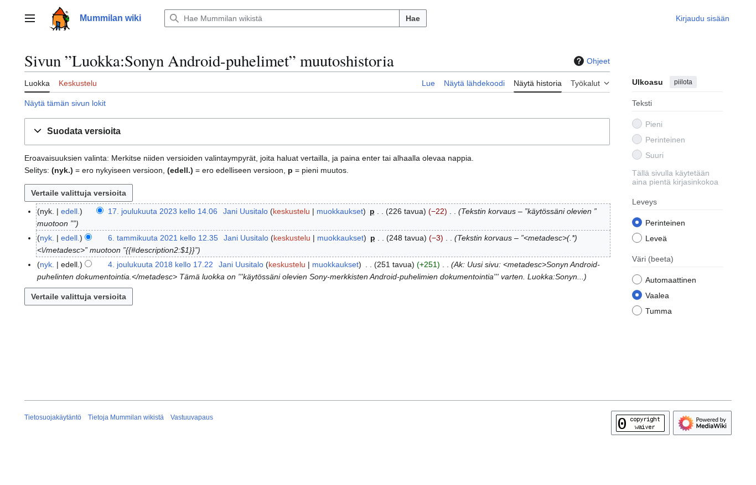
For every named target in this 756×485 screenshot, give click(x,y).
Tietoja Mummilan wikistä (126, 417)
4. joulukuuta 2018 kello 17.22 (160, 264)
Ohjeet (598, 61)
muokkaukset (340, 211)
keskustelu (291, 211)
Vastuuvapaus (191, 417)
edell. (70, 211)
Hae (413, 18)
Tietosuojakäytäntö (52, 417)
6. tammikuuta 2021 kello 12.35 (163, 237)
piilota (683, 82)
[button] (30, 18)
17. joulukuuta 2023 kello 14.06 (163, 211)
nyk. (47, 237)
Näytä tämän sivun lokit (65, 103)
